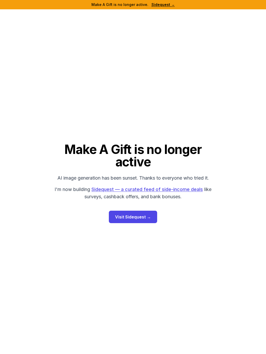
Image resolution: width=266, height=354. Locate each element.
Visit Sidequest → (133, 217)
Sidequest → (163, 4)
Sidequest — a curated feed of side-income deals (147, 189)
